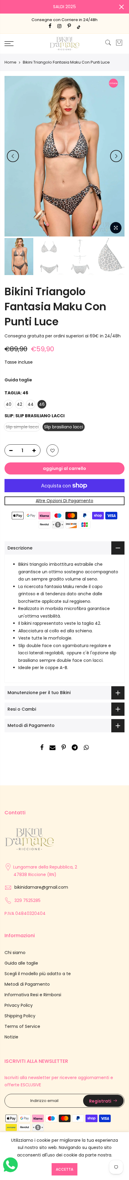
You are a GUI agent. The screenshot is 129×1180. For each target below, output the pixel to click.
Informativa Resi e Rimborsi (32, 995)
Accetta (64, 1169)
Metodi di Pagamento (27, 984)
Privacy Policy (18, 1005)
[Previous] (13, 156)
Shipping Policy (19, 1016)
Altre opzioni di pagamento (64, 501)
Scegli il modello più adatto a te (37, 974)
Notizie (11, 1037)
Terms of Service (22, 1026)
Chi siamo (15, 953)
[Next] (116, 156)
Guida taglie (18, 380)
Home (10, 62)
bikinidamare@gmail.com (41, 887)
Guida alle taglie (21, 963)
